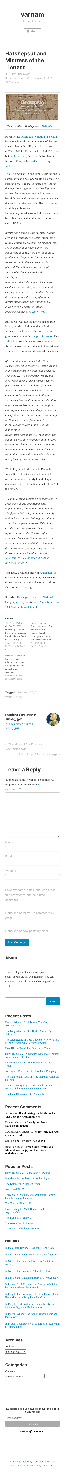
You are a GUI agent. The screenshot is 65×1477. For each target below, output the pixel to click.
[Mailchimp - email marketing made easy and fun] (32, 1433)
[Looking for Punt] (43, 634)
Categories (10, 1371)
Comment (13, 789)
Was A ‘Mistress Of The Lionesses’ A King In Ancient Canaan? (27, 558)
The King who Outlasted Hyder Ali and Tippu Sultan (29, 1032)
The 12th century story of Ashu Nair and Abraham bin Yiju (32, 1078)
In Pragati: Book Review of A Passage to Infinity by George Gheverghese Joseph (31, 1286)
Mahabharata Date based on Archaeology (27, 1178)
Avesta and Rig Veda (16, 1189)
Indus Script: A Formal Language (38, 755)
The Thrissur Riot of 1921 (31, 1141)
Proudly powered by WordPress (27, 1461)
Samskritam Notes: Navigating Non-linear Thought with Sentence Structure (32, 1055)
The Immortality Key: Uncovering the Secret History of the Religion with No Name (28, 1087)
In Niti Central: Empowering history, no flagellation (32, 1254)
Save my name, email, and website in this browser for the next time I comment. (30, 894)
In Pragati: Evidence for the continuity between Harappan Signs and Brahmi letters (30, 1305)
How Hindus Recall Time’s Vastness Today (28, 1048)
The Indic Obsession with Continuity (24, 1094)
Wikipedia (47, 126)
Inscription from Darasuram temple (26, 1124)
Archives (10, 1346)
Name (10, 843)
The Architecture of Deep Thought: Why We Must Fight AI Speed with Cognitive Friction (32, 1041)
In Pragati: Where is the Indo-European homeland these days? (31, 1315)
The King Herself (37, 311)
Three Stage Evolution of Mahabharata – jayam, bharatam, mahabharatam (30, 1150)
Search (53, 1001)
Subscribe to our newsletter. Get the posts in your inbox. (32, 1410)
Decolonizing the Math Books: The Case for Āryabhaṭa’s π (28, 1023)
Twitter (8, 986)
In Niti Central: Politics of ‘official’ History (27, 1270)
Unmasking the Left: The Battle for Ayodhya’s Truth (29, 1064)
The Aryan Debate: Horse (19, 1223)
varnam (32, 14)
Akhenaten (20, 156)
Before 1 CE (25, 692)
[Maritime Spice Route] (18, 667)
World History (14, 697)
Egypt (38, 692)
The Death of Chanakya (18, 1217)
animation (11, 341)
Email (10, 857)
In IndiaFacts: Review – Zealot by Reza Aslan (29, 1247)
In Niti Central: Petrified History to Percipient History (29, 1262)
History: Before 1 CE (19, 78)
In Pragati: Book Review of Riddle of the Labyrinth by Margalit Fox (32, 1325)
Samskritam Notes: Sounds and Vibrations (27, 1172)
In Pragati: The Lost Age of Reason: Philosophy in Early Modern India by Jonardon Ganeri (32, 1295)
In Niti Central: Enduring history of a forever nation (32, 1277)
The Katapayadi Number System (22, 1183)
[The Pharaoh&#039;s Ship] (18, 636)
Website (10, 870)
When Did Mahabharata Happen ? (23, 1228)
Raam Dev (47, 1465)
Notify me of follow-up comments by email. (29, 915)
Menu (34, 31)
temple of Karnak (42, 336)
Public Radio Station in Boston (39, 136)
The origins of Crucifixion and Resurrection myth (24, 746)
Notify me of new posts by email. (27, 931)
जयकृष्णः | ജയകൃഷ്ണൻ (19, 73)
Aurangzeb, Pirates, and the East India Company (30, 1071)
